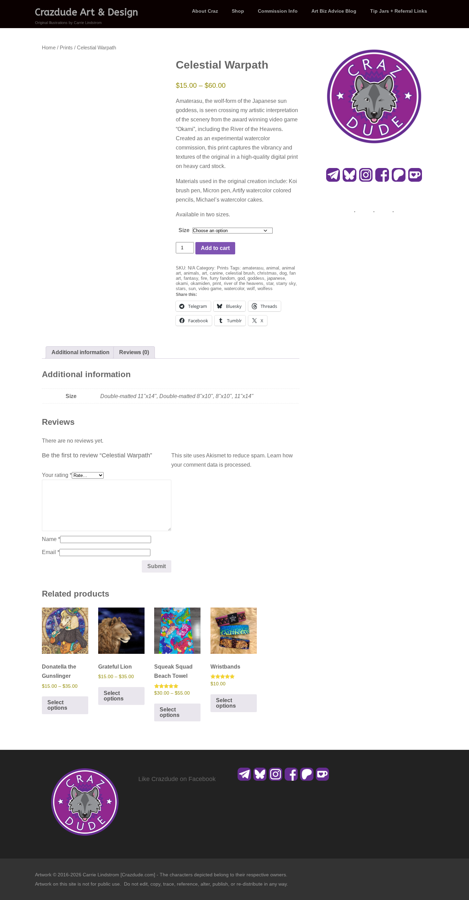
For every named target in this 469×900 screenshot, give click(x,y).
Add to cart (215, 248)
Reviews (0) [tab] (134, 352)
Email (50, 552)
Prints (66, 47)
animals (191, 273)
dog (283, 273)
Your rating (57, 475)
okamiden (200, 283)
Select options (57, 705)
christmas (267, 273)
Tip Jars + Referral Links (398, 11)
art (204, 273)
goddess (256, 278)
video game (209, 288)
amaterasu (252, 268)
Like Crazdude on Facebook (177, 779)
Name (51, 539)
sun (192, 288)
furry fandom (222, 278)
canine (216, 273)
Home (49, 47)
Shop (238, 11)
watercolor (234, 288)
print (217, 283)
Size (184, 230)
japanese (276, 278)
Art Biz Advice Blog (333, 11)
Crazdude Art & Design (86, 12)
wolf (251, 288)
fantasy (191, 278)
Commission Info (278, 11)
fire (204, 278)
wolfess (265, 288)
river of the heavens (243, 283)
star (269, 283)
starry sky (286, 283)
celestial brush (240, 273)
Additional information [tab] (81, 352)
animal (272, 268)
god (241, 278)
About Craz (205, 11)
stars (181, 288)
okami (182, 283)
